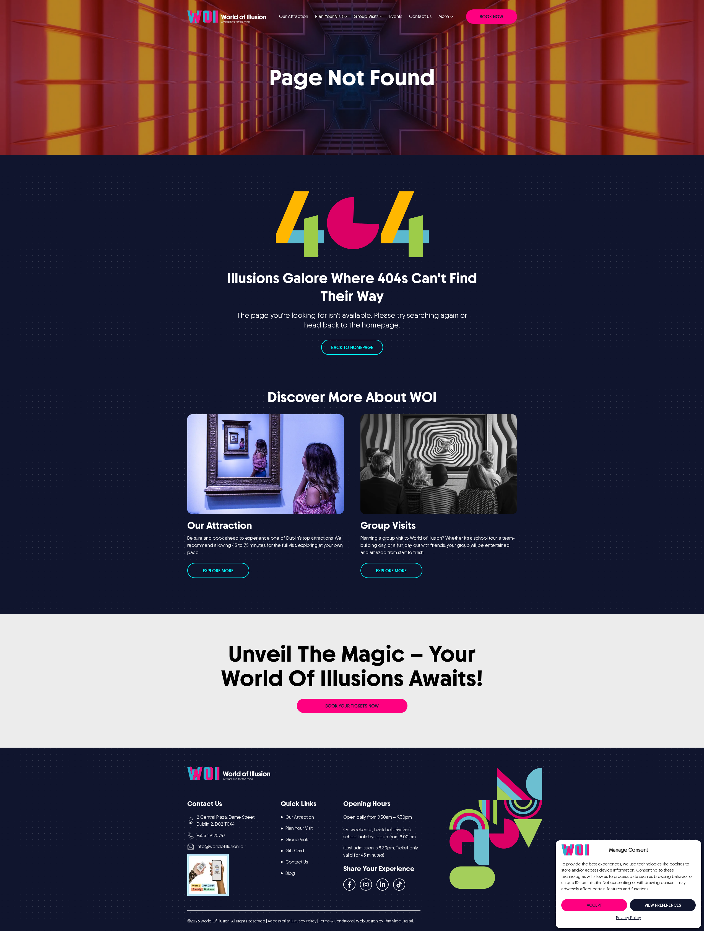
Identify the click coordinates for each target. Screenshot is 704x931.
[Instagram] (366, 884)
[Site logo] (226, 16)
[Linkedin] (382, 884)
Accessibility (279, 921)
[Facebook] (349, 884)
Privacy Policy (628, 917)
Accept (594, 905)
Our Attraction (299, 817)
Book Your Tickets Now (352, 706)
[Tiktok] (399, 884)
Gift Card (294, 851)
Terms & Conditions (336, 921)
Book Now (491, 17)
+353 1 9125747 (211, 835)
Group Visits (297, 839)
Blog (290, 873)
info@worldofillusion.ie (220, 846)
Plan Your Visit (299, 828)
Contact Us (296, 862)
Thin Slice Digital (398, 921)
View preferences (663, 905)
